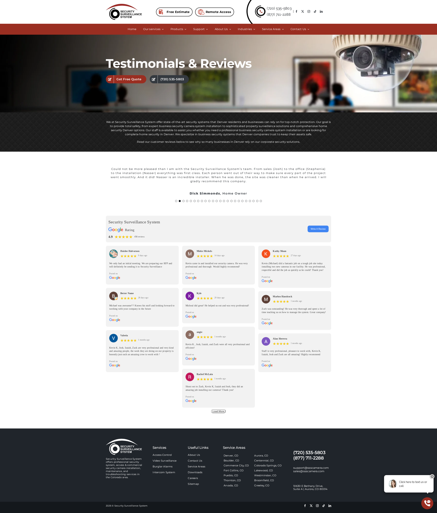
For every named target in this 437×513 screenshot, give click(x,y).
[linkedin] (321, 11)
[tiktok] (315, 11)
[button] (176, 201)
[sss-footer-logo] (124, 440)
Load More (218, 411)
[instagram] (308, 11)
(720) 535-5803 (279, 8)
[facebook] (296, 11)
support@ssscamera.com (311, 467)
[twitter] (302, 11)
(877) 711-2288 (278, 14)
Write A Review (318, 229)
